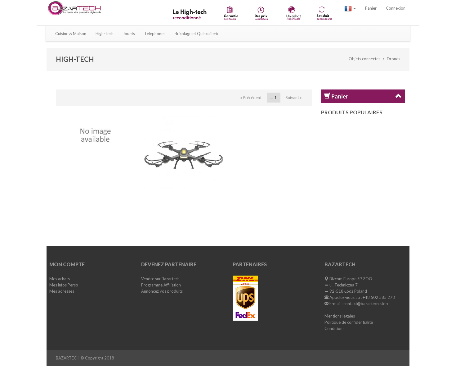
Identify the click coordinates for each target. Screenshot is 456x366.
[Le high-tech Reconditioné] (190, 12)
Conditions (334, 328)
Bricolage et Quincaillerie (197, 33)
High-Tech (105, 33)
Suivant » (294, 97)
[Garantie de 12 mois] (231, 12)
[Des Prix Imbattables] (262, 12)
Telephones (154, 33)
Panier (371, 8)
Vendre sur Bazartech (160, 278)
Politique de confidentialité (348, 322)
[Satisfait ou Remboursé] (324, 12)
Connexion (395, 8)
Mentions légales (339, 315)
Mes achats (59, 278)
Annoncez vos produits (162, 291)
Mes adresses (61, 291)
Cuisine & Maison (70, 33)
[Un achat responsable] (292, 12)
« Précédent (251, 97)
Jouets (129, 33)
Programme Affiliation (161, 284)
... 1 (273, 97)
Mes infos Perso (63, 284)
